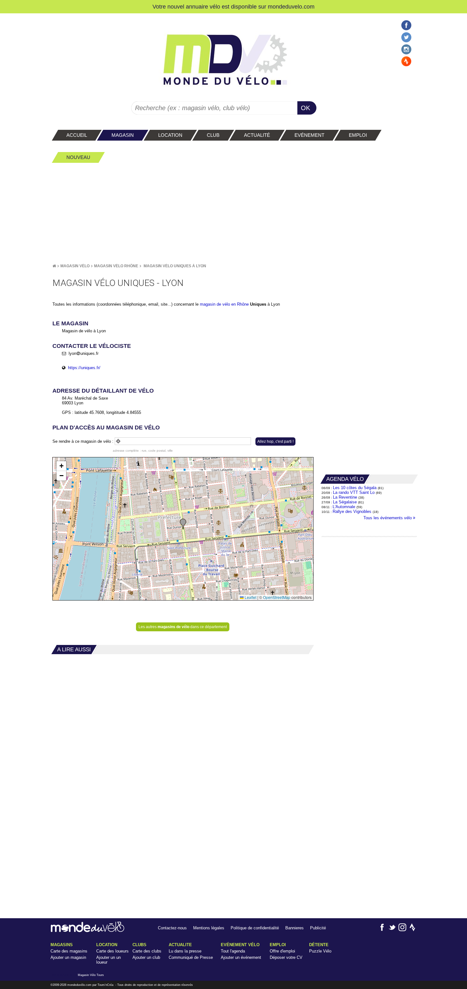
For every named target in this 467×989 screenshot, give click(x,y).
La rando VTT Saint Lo (354, 492)
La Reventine (345, 497)
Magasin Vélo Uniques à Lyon (175, 266)
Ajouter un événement (241, 957)
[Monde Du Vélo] (54, 266)
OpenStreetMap (276, 597)
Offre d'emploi (282, 951)
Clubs (139, 944)
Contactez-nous (172, 928)
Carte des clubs (146, 951)
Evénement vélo (240, 944)
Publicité (318, 928)
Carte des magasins (69, 951)
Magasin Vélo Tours (91, 975)
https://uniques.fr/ (84, 367)
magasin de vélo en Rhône (224, 304)
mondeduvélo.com (79, 984)
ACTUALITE (180, 944)
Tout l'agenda (233, 951)
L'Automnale (344, 506)
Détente (318, 944)
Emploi (278, 944)
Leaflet (250, 597)
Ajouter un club (146, 957)
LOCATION (106, 944)
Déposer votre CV (286, 957)
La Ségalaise (345, 502)
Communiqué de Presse (191, 957)
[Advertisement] (233, 213)
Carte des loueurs (112, 951)
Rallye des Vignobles (352, 511)
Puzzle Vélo (320, 951)
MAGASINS (62, 944)
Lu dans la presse (185, 951)
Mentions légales (208, 928)
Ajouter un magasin (68, 957)
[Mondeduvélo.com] (88, 930)
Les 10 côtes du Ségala (354, 487)
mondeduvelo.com (291, 6)
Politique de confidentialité (255, 928)
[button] (183, 524)
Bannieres (294, 928)
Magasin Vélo (75, 266)
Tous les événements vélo (388, 517)
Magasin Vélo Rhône (116, 266)
